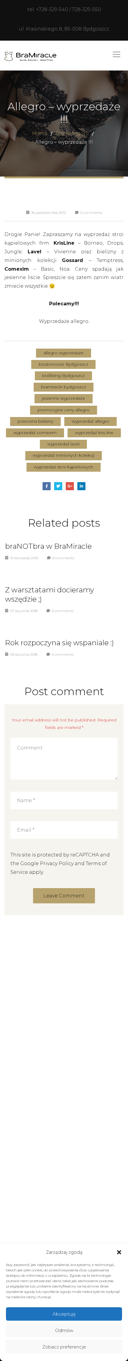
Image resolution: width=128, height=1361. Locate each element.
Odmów (64, 1330)
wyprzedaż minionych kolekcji (63, 455)
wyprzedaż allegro (90, 421)
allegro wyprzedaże (63, 352)
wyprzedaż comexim (35, 432)
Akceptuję (64, 1314)
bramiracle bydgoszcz (63, 387)
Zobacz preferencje (64, 1347)
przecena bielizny (35, 421)
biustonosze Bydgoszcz (63, 364)
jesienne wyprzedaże (63, 398)
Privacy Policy (57, 863)
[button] (119, 1252)
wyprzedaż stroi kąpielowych (63, 467)
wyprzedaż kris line (94, 432)
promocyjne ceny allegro (64, 410)
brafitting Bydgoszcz (63, 375)
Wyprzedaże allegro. (64, 321)
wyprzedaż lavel (63, 444)
